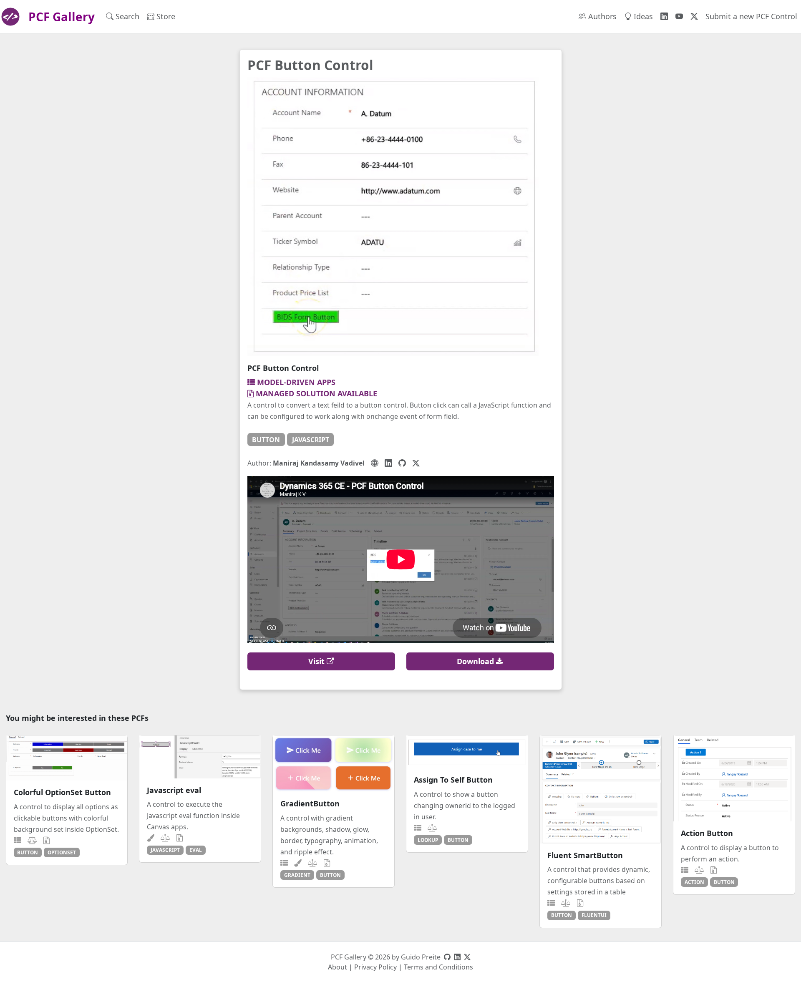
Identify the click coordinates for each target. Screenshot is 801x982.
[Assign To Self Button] (467, 751)
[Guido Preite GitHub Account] (447, 957)
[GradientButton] (333, 763)
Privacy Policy (375, 967)
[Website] (374, 463)
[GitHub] (402, 463)
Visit (317, 661)
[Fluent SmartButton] (600, 789)
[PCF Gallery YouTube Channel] (679, 16)
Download (476, 661)
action (694, 882)
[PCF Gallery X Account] (694, 16)
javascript (310, 439)
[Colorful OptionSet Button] (67, 758)
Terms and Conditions (438, 967)
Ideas (642, 16)
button (266, 439)
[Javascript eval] (200, 756)
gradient (297, 874)
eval (195, 849)
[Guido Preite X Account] (467, 957)
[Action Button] (734, 778)
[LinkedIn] (388, 463)
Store (164, 16)
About (337, 967)
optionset (62, 852)
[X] (416, 463)
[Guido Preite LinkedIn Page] (457, 957)
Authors (601, 16)
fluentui (594, 914)
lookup (428, 839)
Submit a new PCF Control (751, 16)
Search (126, 16)
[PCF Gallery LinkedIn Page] (664, 16)
